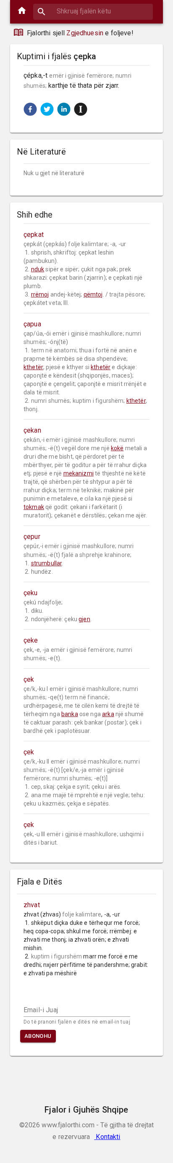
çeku (31, 593)
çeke (31, 640)
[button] (30, 109)
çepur (32, 537)
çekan (32, 430)
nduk (38, 269)
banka (69, 714)
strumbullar (46, 563)
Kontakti (107, 1137)
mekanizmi (78, 473)
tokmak (34, 507)
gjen (84, 619)
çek (29, 679)
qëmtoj (93, 294)
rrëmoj (40, 294)
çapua (32, 324)
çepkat (34, 235)
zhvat (32, 905)
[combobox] (93, 11)
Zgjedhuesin (84, 33)
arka (108, 714)
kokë (117, 448)
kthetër (33, 367)
